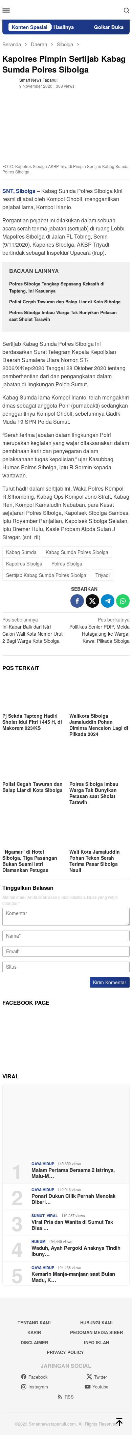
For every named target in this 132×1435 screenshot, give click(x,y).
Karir (34, 1332)
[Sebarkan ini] (77, 601)
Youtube (100, 1386)
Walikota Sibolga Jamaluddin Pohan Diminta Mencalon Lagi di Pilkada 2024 (98, 724)
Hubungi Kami (96, 1322)
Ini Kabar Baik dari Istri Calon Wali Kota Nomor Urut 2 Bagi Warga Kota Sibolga (32, 630)
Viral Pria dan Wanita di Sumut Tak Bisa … (72, 1225)
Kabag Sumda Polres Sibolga (77, 552)
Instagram (38, 1386)
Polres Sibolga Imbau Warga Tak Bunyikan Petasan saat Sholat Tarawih (93, 792)
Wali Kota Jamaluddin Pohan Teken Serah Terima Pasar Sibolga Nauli (94, 860)
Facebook (38, 1377)
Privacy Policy (65, 1352)
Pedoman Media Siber (96, 1332)
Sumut (38, 1215)
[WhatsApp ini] (123, 601)
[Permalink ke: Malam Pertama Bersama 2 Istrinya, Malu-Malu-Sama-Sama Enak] (66, 1120)
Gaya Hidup (42, 1163)
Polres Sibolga (66, 563)
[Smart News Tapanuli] (66, 9)
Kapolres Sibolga (24, 563)
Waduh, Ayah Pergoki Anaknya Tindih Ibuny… (75, 1251)
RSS (69, 1396)
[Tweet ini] (92, 601)
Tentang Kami (34, 1322)
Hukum (38, 1241)
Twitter (100, 1377)
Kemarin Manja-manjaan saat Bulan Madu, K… (73, 1277)
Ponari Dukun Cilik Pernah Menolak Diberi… (73, 1199)
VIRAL (52, 1215)
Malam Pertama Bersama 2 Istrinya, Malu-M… (73, 1173)
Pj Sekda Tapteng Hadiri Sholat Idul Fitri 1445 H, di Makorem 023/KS (32, 721)
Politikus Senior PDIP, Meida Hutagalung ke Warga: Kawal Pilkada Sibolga (99, 630)
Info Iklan (96, 1342)
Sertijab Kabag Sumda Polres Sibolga (46, 575)
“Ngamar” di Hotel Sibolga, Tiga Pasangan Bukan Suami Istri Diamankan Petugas (29, 860)
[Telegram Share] (107, 601)
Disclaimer (34, 1342)
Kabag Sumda (21, 552)
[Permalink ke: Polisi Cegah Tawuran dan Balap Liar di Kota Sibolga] (32, 762)
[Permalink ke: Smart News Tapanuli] (9, 82)
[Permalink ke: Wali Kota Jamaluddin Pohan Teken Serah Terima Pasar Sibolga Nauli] (99, 830)
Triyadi (102, 575)
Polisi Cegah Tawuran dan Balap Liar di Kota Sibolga (64, 301)
